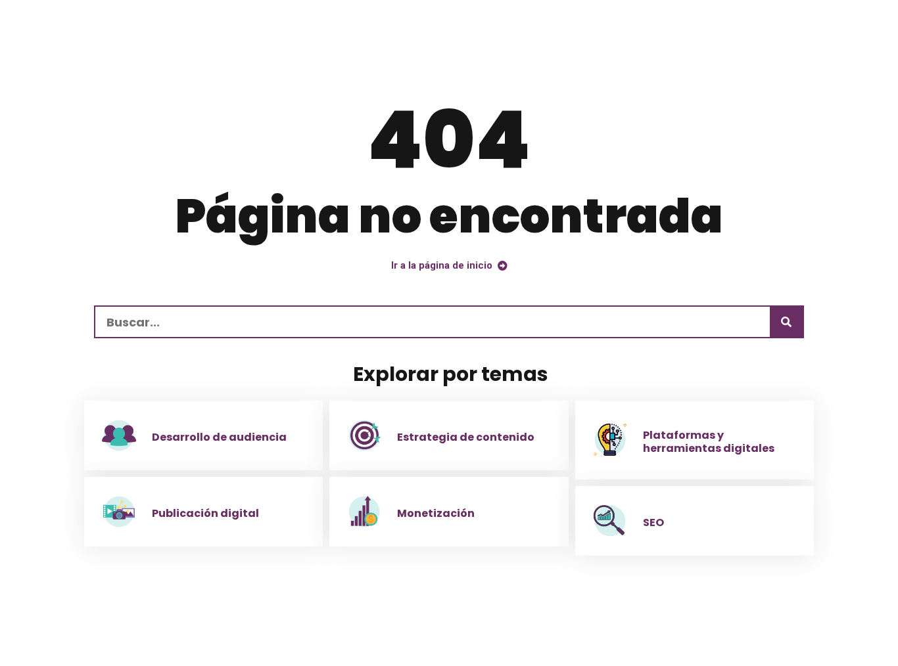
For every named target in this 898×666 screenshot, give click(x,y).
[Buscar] (786, 322)
